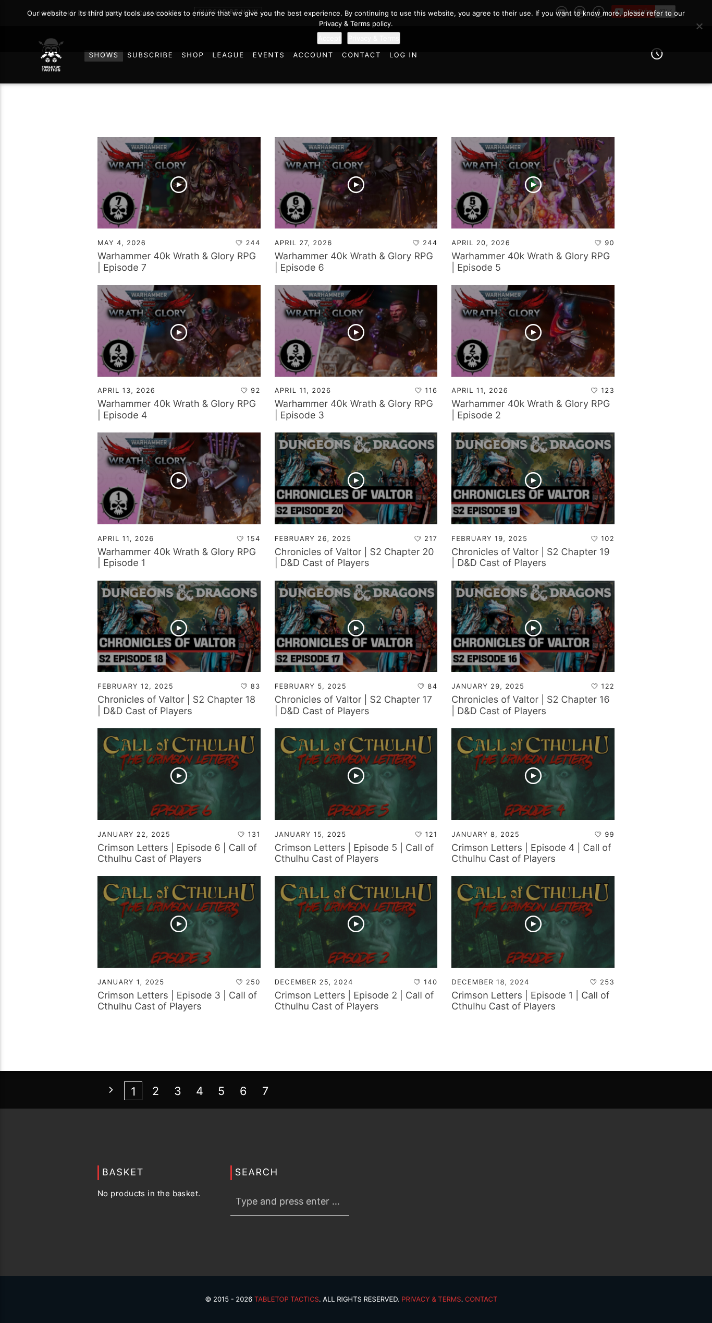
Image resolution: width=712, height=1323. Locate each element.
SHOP (192, 55)
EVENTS (269, 55)
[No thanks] (699, 26)
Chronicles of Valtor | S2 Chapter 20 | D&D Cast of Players (354, 558)
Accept (329, 38)
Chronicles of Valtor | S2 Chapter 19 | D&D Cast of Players (530, 558)
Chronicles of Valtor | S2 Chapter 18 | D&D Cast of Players (176, 705)
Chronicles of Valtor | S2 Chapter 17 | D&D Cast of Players (353, 705)
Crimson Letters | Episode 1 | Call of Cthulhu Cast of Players (530, 1001)
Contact (481, 1299)
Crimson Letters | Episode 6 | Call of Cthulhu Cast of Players (177, 854)
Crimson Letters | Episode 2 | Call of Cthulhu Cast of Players (354, 1001)
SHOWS (103, 55)
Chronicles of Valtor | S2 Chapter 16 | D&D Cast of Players (530, 705)
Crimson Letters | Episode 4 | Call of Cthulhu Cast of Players (531, 854)
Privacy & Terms (431, 1299)
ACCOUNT (313, 55)
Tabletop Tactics (286, 1299)
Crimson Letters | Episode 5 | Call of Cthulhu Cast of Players (354, 854)
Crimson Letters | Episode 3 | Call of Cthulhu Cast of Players (177, 1001)
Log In (403, 55)
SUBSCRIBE (150, 55)
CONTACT (361, 55)
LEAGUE (228, 55)
